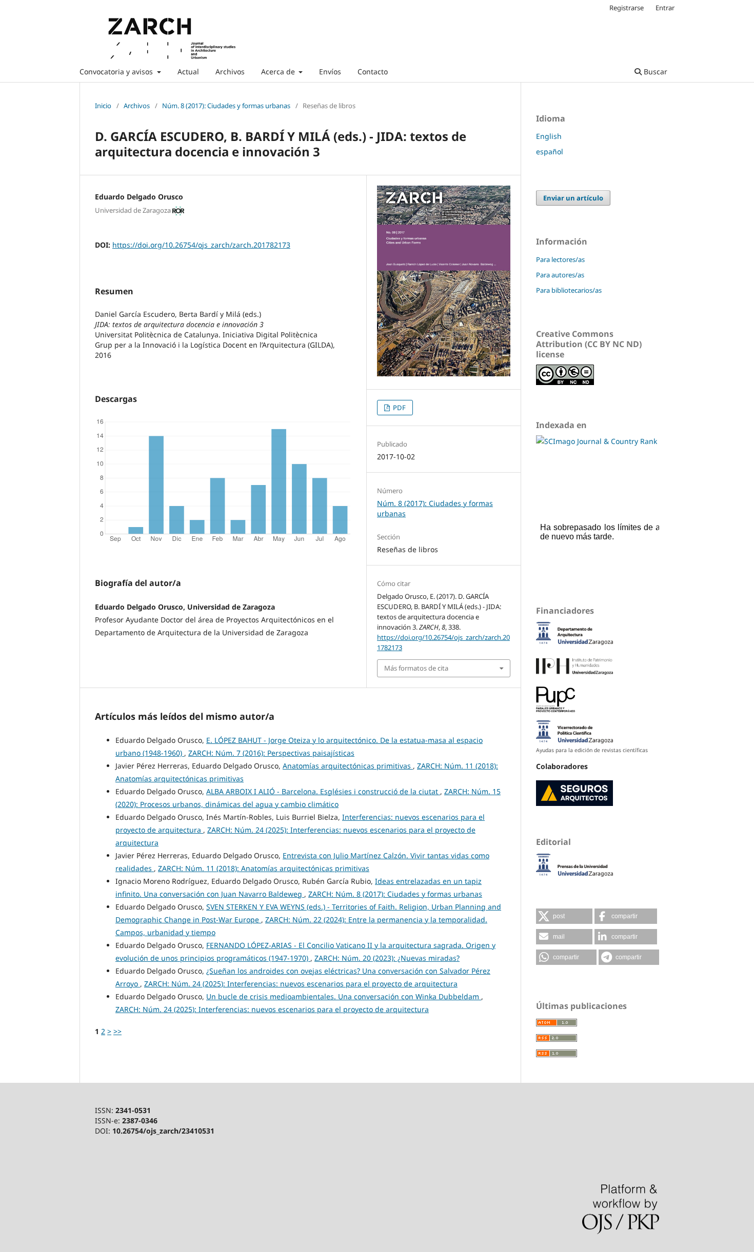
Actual (188, 71)
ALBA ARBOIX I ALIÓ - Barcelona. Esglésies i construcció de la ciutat (323, 791)
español (549, 151)
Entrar (665, 7)
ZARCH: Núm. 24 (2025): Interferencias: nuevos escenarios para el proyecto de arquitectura (301, 983)
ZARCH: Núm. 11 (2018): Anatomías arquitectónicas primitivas (263, 868)
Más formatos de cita (416, 668)
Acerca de (279, 71)
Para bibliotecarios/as (569, 290)
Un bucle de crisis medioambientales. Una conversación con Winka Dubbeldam (343, 996)
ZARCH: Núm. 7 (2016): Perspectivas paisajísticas (271, 753)
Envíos (330, 71)
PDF (398, 407)
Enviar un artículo (573, 198)
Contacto (373, 71)
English (549, 136)
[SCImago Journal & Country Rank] (596, 441)
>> (117, 1031)
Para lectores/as (560, 259)
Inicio (103, 105)
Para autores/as (560, 274)
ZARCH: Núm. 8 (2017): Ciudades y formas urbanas (395, 894)
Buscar (654, 71)
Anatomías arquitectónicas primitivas (348, 766)
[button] (564, 916)
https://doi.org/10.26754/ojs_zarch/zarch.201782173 (201, 245)
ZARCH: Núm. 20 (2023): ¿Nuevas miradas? (387, 958)
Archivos (230, 71)
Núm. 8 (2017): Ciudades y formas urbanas (226, 105)
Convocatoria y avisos (117, 71)
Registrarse (626, 7)
